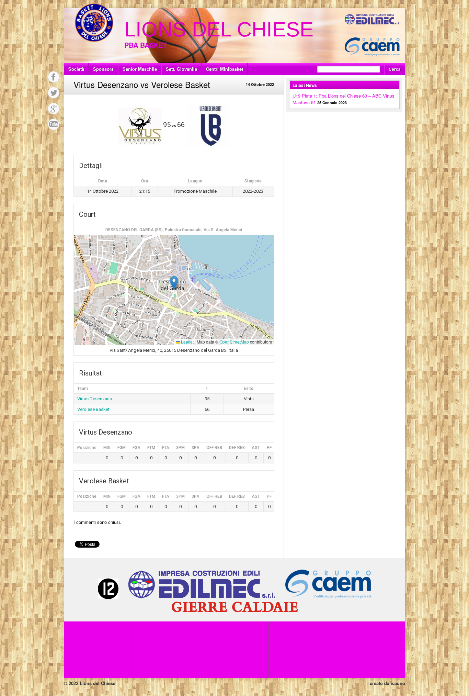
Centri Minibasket (224, 69)
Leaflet (187, 342)
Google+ (53, 108)
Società (76, 69)
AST (256, 447)
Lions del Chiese (218, 29)
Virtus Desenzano (94, 398)
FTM (151, 447)
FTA (165, 447)
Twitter (53, 93)
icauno (398, 683)
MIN (107, 447)
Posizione (86, 447)
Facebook (53, 77)
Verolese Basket (93, 409)
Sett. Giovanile (181, 69)
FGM (121, 447)
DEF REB (237, 447)
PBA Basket (145, 45)
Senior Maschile (140, 69)
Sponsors (103, 69)
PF (269, 447)
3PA (195, 447)
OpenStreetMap (234, 342)
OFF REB (214, 447)
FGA (136, 447)
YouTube (53, 124)
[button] (174, 283)
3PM (180, 447)
